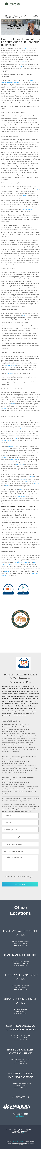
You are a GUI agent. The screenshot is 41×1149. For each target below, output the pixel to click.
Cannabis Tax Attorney (17, 1141)
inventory (20, 66)
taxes (32, 477)
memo (24, 48)
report (24, 315)
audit (20, 489)
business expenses (7, 189)
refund (16, 503)
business (23, 62)
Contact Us (20, 1116)
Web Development (22, 1143)
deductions (9, 373)
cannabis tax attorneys (22, 562)
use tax (36, 483)
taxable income (15, 460)
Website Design (11, 1143)
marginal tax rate (27, 209)
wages (37, 189)
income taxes (22, 496)
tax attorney (20, 464)
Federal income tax (10, 365)
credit (13, 404)
